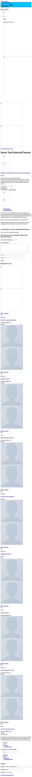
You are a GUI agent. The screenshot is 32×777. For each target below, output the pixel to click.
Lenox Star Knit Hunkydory (7, 496)
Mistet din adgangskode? (7, 775)
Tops (11, 148)
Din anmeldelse (5, 242)
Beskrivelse (7, 209)
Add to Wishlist (4, 9)
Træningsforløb (8, 746)
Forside (2, 148)
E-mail (3, 257)
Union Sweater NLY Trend (7, 670)
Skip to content (4, 1)
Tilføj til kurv (4, 188)
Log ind (2, 772)
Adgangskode (4, 769)
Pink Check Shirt (5, 612)
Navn (2, 255)
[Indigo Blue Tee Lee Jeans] (7, 162)
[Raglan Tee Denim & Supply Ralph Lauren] (7, 170)
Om (5, 744)
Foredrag (6, 745)
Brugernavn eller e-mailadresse (9, 766)
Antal (3, 186)
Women (7, 148)
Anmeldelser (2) (8, 210)
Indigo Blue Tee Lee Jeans (7, 437)
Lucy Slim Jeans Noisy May (7, 729)
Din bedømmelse (5, 239)
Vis (1, 314)
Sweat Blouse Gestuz (6, 554)
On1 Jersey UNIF (5, 378)
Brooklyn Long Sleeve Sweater (8, 320)
